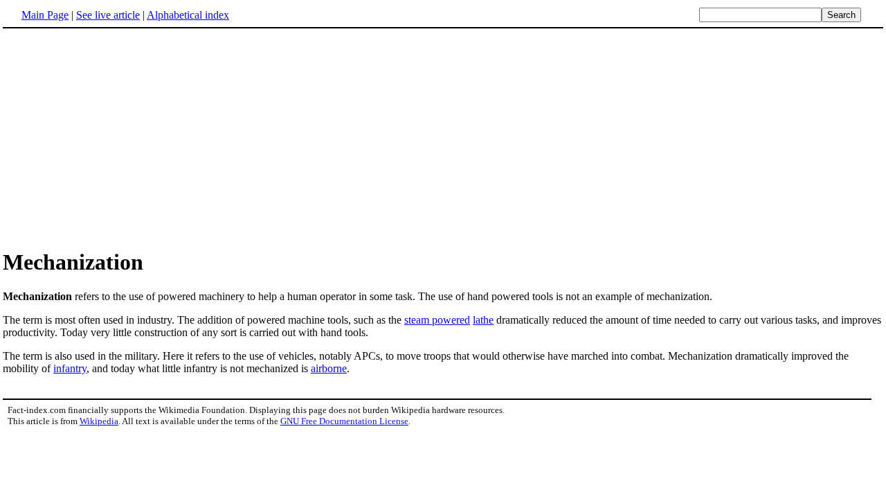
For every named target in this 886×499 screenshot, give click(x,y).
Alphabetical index (188, 15)
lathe (483, 320)
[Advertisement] (119, 138)
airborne (329, 368)
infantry (70, 368)
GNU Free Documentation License (344, 421)
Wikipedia (99, 421)
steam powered (437, 320)
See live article (108, 15)
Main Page (45, 15)
